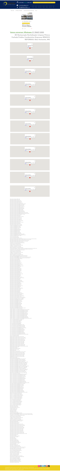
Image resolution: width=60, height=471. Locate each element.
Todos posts (12, 10)
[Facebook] (41, 466)
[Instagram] (39, 466)
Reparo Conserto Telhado (26, 23)
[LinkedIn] (45, 466)
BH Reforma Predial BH (19, 10)
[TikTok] (49, 466)
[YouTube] (47, 466)
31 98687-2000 (27, 32)
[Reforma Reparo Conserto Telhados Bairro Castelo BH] (27, 16)
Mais (36, 10)
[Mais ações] (31, 21)
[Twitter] (43, 466)
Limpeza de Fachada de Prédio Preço (29, 10)
